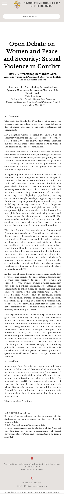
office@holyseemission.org (35, 486)
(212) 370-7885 (35, 483)
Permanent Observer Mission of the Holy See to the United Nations (42, 4)
